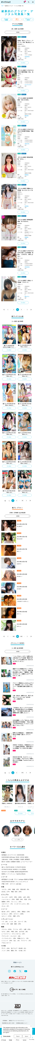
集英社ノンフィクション (9, 874)
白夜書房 (13, 861)
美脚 (20, 899)
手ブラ (6, 948)
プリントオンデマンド (21, 881)
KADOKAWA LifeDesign (8, 857)
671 (22, 772)
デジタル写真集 (6, 19)
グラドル (7, 929)
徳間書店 (27, 859)
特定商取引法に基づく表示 (8, 1023)
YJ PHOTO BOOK (20, 867)
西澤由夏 (20, 223)
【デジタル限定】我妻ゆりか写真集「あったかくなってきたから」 (25, 190)
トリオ (13, 921)
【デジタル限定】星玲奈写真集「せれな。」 (25, 158)
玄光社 (17, 857)
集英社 (26, 857)
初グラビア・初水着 (19, 948)
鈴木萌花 (20, 102)
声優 (15, 931)
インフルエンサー (9, 938)
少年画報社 (16, 859)
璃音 (19, 75)
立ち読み (23, 62)
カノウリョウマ (28, 84)
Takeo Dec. (27, 143)
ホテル (6, 924)
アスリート (26, 940)
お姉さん (16, 911)
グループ (22, 921)
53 (22, 500)
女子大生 (24, 931)
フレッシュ (16, 901)
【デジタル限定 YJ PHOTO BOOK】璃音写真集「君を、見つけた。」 (25, 72)
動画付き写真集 (28, 879)
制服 (16, 889)
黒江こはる (20, 258)
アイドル (18, 929)
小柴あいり (20, 284)
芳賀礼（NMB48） (22, 46)
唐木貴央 (26, 206)
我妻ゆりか (20, 194)
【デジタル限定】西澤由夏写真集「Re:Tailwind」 (25, 220)
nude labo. (18, 884)
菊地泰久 (26, 237)
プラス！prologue (19, 879)
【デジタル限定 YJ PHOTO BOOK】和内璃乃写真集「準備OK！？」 (25, 131)
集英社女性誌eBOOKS (21, 871)
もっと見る (17, 839)
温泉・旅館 (16, 924)
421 (14, 636)
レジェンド (7, 940)
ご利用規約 (4, 1020)
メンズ (6, 950)
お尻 (27, 897)
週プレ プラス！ (17, 19)
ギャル (6, 906)
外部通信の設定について (21, 1023)
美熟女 (26, 911)
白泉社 (8, 861)
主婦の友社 (5, 859)
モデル (6, 931)
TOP (2, 5)
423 (21, 636)
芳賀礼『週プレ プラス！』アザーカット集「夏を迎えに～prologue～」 (26, 42)
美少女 (6, 911)
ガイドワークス (11, 855)
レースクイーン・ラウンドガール (14, 934)
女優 (27, 929)
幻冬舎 (22, 857)
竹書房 (22, 859)
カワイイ (19, 914)
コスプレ (7, 889)
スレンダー (8, 897)
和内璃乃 (20, 135)
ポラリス (12, 884)
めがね (6, 891)
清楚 (16, 916)
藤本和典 (26, 115)
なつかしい (7, 914)
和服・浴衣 (16, 891)
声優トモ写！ (5, 884)
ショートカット (8, 899)
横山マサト (27, 296)
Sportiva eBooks (20, 874)
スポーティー (8, 904)
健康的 (6, 901)
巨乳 (18, 897)
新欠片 (3, 861)
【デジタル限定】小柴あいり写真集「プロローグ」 (25, 281)
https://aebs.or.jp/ (4, 1015)
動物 (14, 950)
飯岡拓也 (26, 174)
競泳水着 (25, 889)
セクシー (7, 916)
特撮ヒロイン (23, 938)
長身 (28, 899)
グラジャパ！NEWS (28, 19)
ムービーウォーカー (26, 861)
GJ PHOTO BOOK (7, 869)
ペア (5, 921)
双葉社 (18, 861)
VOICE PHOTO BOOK (8, 881)
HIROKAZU (27, 56)
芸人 (17, 940)
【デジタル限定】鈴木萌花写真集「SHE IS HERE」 (25, 99)
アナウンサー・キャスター (11, 936)
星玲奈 (19, 161)
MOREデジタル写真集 (19, 869)
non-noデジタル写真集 (8, 871)
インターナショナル (22, 904)
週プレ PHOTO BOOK (8, 867)
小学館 (10, 859)
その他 (23, 950)
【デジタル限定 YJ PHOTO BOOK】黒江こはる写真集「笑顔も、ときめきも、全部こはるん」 (25, 253)
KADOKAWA (20, 855)
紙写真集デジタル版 (7, 879)
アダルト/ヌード (6, 943)
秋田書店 (4, 855)
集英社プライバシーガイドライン (16, 1020)
